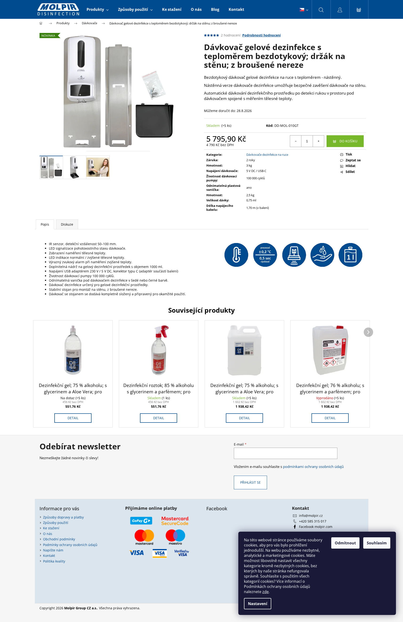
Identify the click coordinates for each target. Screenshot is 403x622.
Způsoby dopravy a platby (63, 517)
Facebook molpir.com (315, 526)
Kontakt (49, 555)
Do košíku (348, 141)
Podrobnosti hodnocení (261, 35)
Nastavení (257, 603)
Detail (73, 418)
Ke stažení (51, 528)
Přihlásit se (250, 482)
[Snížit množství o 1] (295, 141)
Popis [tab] (45, 224)
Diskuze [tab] (67, 224)
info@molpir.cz (311, 515)
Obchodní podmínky (59, 539)
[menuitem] (97, 9)
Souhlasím (377, 543)
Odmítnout (345, 543)
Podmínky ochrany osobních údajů (70, 544)
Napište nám (53, 550)
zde (265, 591)
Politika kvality (54, 561)
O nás (47, 533)
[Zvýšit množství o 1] (318, 141)
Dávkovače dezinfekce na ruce (267, 154)
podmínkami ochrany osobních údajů (313, 466)
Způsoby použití (55, 522)
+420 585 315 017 (312, 521)
